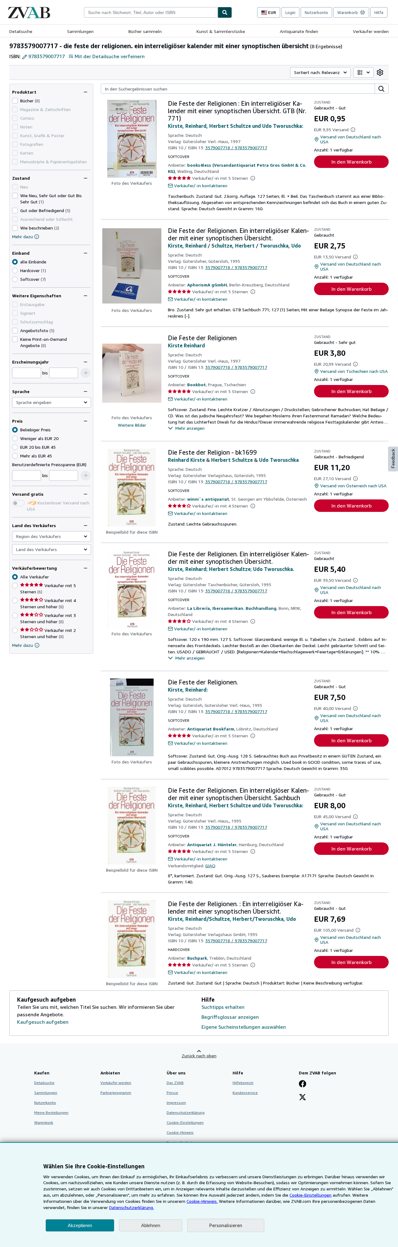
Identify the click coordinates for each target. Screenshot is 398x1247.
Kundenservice (245, 1092)
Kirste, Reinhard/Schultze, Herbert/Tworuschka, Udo (232, 919)
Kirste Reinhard (186, 345)
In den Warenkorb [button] (351, 162)
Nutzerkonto (316, 12)
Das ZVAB (175, 1082)
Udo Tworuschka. (273, 569)
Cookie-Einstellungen (310, 1195)
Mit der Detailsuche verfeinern (110, 56)
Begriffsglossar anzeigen (230, 1017)
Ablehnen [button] (150, 1225)
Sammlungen (80, 31)
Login (290, 12)
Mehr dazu (22, 236)
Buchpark (197, 958)
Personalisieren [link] (225, 1225)
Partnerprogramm (115, 1092)
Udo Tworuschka (279, 460)
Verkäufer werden (371, 31)
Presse (172, 1092)
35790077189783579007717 (236, 147)
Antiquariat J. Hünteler (212, 844)
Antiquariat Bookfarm (210, 728)
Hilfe (378, 12)
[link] (380, 72)
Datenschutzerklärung (186, 1112)
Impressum (176, 1102)
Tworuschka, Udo (280, 246)
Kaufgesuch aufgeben (42, 1022)
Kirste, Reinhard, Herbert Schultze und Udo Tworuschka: (235, 126)
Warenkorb (43, 1122)
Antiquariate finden (299, 31)
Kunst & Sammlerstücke (221, 31)
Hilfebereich (243, 1082)
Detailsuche (20, 31)
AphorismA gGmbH (207, 284)
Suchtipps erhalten (222, 1007)
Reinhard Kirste (186, 460)
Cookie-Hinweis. (202, 1201)
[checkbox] (15, 101)
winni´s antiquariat (208, 499)
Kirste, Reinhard (187, 246)
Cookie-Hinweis (180, 1132)
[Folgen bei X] (302, 1098)
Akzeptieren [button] (80, 1225)
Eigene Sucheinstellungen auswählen (243, 1027)
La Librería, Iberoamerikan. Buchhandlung (231, 608)
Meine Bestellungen (51, 1112)
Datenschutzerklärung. (131, 1207)
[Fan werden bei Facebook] (302, 1084)
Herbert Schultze (232, 460)
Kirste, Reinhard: (188, 690)
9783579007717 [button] (46, 56)
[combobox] (151, 12)
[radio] (15, 270)
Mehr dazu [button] (22, 645)
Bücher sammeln (145, 31)
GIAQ (210, 865)
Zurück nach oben (199, 1055)
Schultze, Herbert (233, 246)
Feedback (393, 458)
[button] (85, 373)
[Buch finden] (225, 12)
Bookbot (196, 384)
